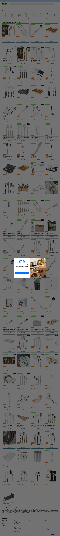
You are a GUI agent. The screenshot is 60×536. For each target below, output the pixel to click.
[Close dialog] (45, 259)
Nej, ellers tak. (22, 275)
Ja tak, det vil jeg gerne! (22, 272)
